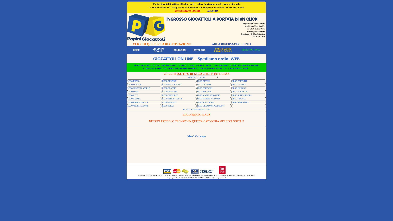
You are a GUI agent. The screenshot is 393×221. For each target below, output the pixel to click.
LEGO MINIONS (169, 102)
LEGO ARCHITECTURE (137, 106)
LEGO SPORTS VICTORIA (208, 99)
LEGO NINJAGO (239, 99)
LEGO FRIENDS (134, 85)
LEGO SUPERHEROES (241, 95)
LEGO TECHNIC (204, 92)
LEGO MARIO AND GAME (208, 95)
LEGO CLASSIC (169, 88)
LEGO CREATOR (169, 92)
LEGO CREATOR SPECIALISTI (210, 106)
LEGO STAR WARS (240, 102)
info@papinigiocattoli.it (218, 178)
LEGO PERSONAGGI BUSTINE (196, 109)
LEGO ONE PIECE (170, 95)
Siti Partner (251, 175)
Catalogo (199, 50)
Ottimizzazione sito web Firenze (189, 175)
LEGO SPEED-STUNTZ (172, 99)
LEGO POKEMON (204, 88)
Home (136, 50)
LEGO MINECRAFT (205, 102)
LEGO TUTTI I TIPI (196, 77)
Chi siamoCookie (158, 50)
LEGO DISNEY (203, 81)
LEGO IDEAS (168, 106)
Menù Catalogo (196, 136)
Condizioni (179, 50)
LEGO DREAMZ (204, 85)
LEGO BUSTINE (169, 81)
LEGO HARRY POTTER (137, 102)
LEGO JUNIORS (239, 88)
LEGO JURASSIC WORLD (138, 88)
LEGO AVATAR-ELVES (172, 85)
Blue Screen (214, 175)
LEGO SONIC (133, 92)
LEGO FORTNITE (239, 81)
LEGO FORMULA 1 (240, 92)
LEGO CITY (132, 95)
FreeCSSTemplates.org (237, 175)
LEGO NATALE (134, 99)
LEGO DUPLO (133, 81)
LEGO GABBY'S (239, 85)
